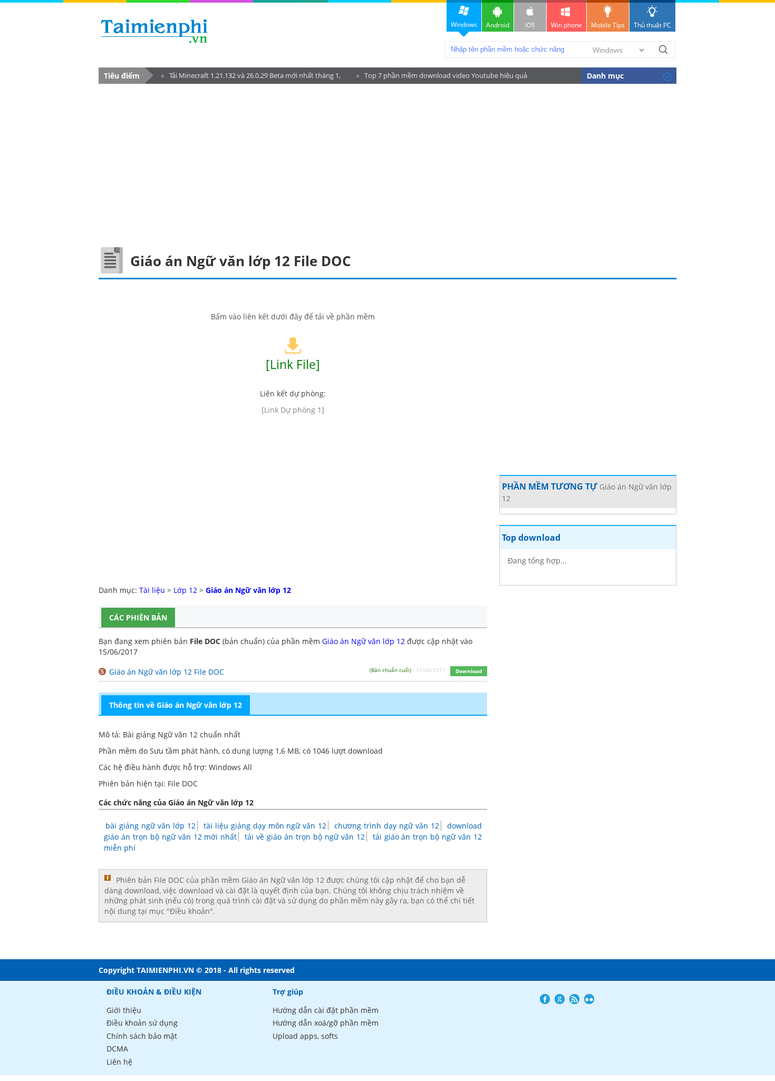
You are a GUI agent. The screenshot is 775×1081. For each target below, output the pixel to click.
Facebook (545, 999)
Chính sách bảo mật (141, 1036)
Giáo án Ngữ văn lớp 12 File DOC (166, 672)
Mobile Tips (608, 25)
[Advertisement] (387, 163)
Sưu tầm (164, 751)
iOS (530, 25)
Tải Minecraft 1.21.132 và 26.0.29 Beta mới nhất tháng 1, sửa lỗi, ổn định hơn (251, 77)
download (154, 30)
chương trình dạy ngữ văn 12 (386, 826)
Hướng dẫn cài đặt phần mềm (326, 1010)
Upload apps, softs (305, 1036)
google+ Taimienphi (560, 999)
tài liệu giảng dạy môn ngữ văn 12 (265, 826)
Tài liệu (152, 590)
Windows (464, 24)
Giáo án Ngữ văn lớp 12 (363, 641)
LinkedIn (589, 999)
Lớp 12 (185, 590)
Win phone (566, 25)
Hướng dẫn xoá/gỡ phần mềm (326, 1023)
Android (497, 25)
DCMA (117, 1049)
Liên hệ (119, 1062)
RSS (574, 999)
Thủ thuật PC (652, 25)
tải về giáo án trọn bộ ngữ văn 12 (304, 837)
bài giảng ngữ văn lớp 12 (150, 826)
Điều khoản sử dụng (142, 1023)
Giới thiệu (123, 1010)
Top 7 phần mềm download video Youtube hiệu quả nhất (441, 77)
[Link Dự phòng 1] (292, 410)
